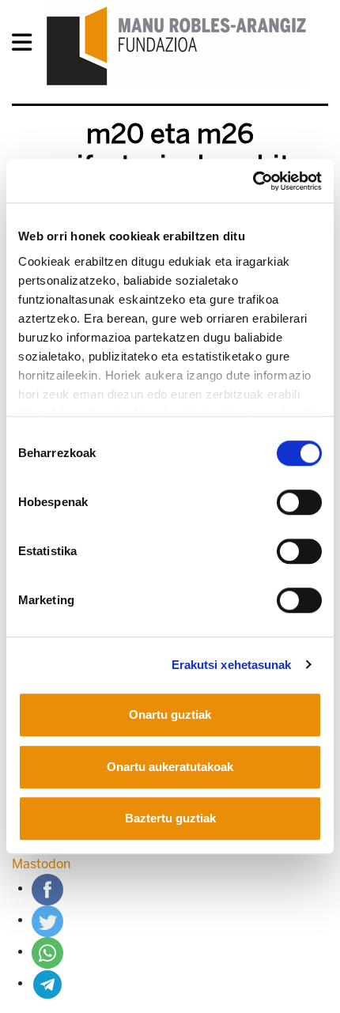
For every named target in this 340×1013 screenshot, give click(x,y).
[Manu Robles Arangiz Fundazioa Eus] (176, 45)
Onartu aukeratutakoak (170, 766)
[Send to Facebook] (47, 888)
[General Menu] (26, 45)
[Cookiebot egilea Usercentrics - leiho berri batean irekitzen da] (252, 181)
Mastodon (41, 863)
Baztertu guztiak (170, 818)
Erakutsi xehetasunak (232, 664)
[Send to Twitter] (47, 920)
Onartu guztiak (170, 714)
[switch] (299, 502)
